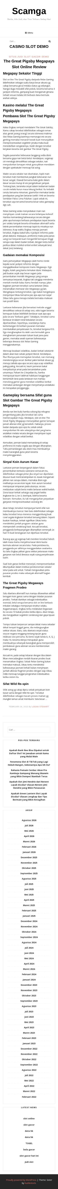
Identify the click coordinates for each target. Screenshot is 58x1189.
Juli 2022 (29, 1075)
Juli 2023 (29, 1011)
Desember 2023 (29, 985)
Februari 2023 (29, 1038)
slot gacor (29, 1124)
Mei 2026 (29, 830)
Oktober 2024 (29, 931)
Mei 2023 (29, 1022)
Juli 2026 (29, 825)
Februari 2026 (29, 846)
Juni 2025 (29, 889)
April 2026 (29, 836)
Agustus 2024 (29, 942)
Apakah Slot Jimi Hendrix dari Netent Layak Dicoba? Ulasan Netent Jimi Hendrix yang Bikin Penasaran (29, 784)
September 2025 (29, 873)
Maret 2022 (29, 1091)
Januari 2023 (29, 1043)
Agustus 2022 (29, 1070)
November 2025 (29, 862)
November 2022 (29, 1054)
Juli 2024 (29, 947)
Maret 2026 (29, 841)
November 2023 (29, 990)
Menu (30, 32)
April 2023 (29, 1027)
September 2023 (29, 1000)
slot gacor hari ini (29, 1155)
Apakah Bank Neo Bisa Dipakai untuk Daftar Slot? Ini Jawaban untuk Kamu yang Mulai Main (29, 753)
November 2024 (29, 926)
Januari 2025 (29, 915)
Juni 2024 (29, 953)
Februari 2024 (29, 974)
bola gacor (29, 1149)
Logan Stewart (40, 707)
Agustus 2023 (29, 1006)
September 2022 (29, 1064)
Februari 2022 (29, 1096)
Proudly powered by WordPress (21, 1180)
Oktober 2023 (29, 995)
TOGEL (29, 1143)
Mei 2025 (29, 894)
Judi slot (29, 1162)
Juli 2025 (29, 884)
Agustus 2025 (29, 878)
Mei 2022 (29, 1080)
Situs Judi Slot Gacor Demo (29, 57)
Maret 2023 (29, 1032)
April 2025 (29, 900)
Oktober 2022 (29, 1059)
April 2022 (29, 1085)
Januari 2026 (29, 852)
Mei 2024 (29, 958)
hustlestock (30, 1183)
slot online (29, 1118)
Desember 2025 (29, 857)
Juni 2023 (29, 1016)
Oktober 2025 (29, 868)
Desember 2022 (29, 1048)
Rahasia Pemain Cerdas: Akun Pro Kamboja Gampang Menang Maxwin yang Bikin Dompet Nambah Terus (29, 773)
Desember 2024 (29, 921)
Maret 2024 (29, 969)
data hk (29, 1131)
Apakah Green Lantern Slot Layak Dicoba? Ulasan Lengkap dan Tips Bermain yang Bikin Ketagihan (29, 796)
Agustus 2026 (29, 820)
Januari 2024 (29, 979)
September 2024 (29, 937)
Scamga (29, 11)
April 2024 (29, 963)
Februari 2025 (29, 910)
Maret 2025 (29, 905)
